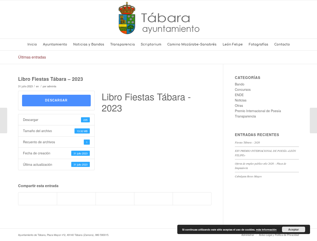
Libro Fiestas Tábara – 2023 (50, 78)
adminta (51, 86)
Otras (239, 105)
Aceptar (293, 229)
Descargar (56, 100)
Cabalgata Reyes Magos (248, 176)
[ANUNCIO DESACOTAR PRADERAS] (3, 120)
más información (266, 229)
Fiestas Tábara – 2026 (247, 142)
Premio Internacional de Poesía (258, 110)
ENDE (239, 94)
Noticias (240, 100)
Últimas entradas (32, 57)
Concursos (243, 89)
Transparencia (245, 116)
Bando (239, 84)
